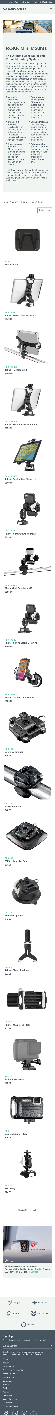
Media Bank (8, 1395)
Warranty (6, 1392)
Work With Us (8, 1366)
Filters (42, 210)
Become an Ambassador (13, 1370)
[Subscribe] (50, 1346)
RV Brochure (8, 1403)
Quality (6, 1388)
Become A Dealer (10, 1374)
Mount (24, 202)
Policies (6, 1385)
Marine (15, 202)
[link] (27, 244)
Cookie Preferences (11, 1406)
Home (6, 202)
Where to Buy (8, 1377)
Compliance (8, 1381)
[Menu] (50, 9)
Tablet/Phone (36, 202)
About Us (6, 1363)
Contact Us (7, 1359)
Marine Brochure (10, 1399)
